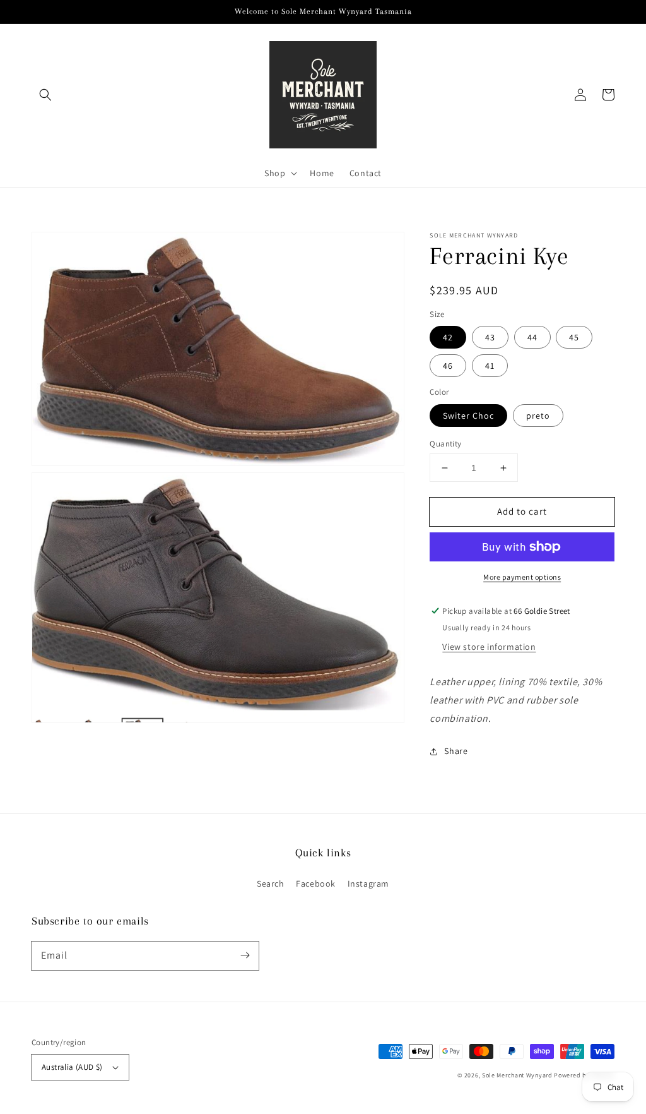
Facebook (316, 883)
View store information (489, 646)
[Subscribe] (245, 955)
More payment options (522, 577)
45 (574, 337)
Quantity (445, 443)
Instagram (368, 883)
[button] (45, 95)
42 (448, 337)
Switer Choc (468, 415)
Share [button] (455, 751)
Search (271, 883)
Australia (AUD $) (72, 1067)
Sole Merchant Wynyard (517, 1075)
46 (448, 365)
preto (538, 415)
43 (490, 337)
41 (490, 365)
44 (532, 337)
